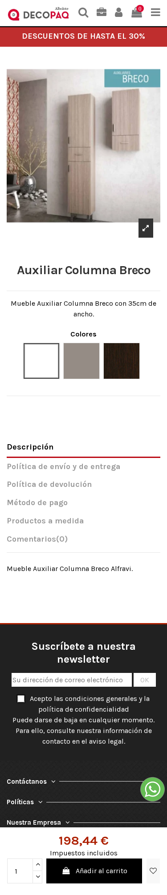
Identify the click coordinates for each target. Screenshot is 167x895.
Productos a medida (45, 521)
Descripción (30, 447)
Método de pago (37, 502)
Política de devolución (49, 484)
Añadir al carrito (101, 871)
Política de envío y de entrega (63, 466)
